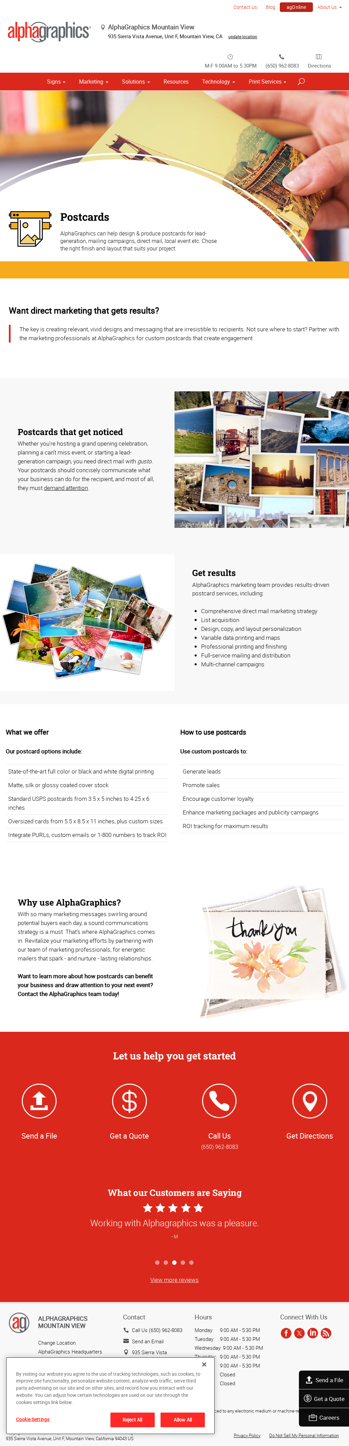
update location (242, 36)
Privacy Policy (247, 1435)
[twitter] (299, 1333)
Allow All (183, 1419)
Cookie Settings (32, 1419)
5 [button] (191, 1263)
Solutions (133, 81)
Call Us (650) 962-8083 (157, 1330)
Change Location (57, 1342)
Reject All (132, 1419)
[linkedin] (313, 1333)
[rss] (326, 1333)
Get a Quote (329, 1399)
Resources (176, 81)
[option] (174, 1228)
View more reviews (174, 1280)
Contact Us (245, 7)
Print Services (265, 81)
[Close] (204, 1364)
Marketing (91, 81)
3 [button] (174, 1263)
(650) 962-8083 (282, 65)
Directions (319, 65)
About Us (327, 7)
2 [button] (166, 1263)
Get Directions (309, 1136)
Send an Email (148, 1341)
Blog (270, 7)
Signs (54, 81)
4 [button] (183, 1263)
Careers (329, 1417)
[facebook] (286, 1333)
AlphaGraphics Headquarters (70, 1351)
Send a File (329, 1380)
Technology (216, 81)
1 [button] (157, 1263)
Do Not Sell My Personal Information (304, 1435)
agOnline (296, 7)
